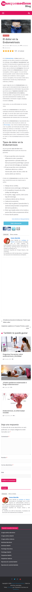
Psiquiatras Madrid (6, 555)
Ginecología (6, 35)
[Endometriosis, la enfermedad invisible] (16, 394)
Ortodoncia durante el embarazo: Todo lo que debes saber (16, 321)
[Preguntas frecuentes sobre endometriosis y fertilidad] (16, 337)
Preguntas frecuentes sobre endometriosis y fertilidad (13, 355)
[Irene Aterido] (7, 239)
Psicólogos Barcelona (7, 549)
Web (2, 472)
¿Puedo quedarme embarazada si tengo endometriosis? (15, 383)
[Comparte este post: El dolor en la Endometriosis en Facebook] (5, 229)
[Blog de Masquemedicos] (16, 1)
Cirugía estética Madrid (7, 536)
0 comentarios (25, 45)
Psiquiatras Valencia (6, 558)
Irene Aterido (7, 45)
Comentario (5, 436)
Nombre (4, 457)
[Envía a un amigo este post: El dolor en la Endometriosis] (18, 229)
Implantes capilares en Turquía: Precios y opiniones (15, 327)
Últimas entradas (14, 234)
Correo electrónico (7, 465)
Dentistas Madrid (5, 545)
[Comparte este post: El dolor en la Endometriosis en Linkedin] (9, 229)
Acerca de (6, 234)
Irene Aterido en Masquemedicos (20, 219)
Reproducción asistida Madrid (9, 561)
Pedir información (16, 223)
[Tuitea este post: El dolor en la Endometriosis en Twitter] (14, 229)
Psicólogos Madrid (6, 552)
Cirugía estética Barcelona (8, 532)
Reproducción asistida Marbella (9, 565)
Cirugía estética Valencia (7, 539)
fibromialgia (7, 124)
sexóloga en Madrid (24, 499)
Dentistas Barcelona (6, 542)
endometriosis (7, 47)
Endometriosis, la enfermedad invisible (14, 412)
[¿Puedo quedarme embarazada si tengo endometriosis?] (16, 366)
